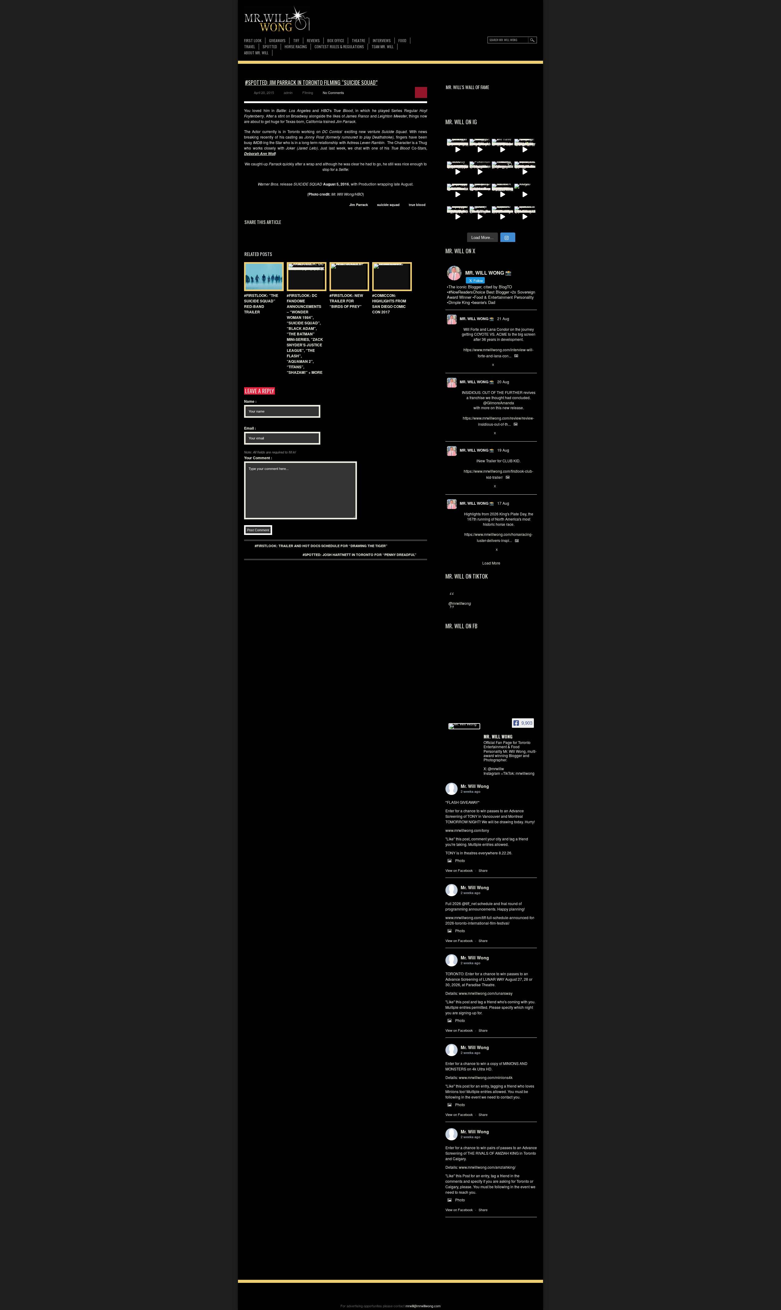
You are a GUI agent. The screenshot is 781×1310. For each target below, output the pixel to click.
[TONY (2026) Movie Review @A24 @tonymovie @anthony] (480, 217)
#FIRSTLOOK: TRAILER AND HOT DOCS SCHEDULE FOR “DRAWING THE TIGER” (321, 545)
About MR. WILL (256, 52)
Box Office (335, 40)
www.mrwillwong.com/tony (467, 830)
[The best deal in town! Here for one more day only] (457, 194)
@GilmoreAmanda (498, 402)
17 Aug (503, 503)
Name (250, 401)
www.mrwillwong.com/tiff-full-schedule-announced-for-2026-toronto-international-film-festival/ (490, 920)
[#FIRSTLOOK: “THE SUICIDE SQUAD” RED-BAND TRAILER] (262, 276)
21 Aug (503, 318)
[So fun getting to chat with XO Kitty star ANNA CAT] (457, 149)
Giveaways (277, 40)
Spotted (270, 46)
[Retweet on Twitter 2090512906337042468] (475, 433)
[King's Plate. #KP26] (525, 194)
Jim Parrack (358, 204)
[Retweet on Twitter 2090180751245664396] (475, 486)
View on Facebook (459, 870)
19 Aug (503, 450)
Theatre (358, 40)
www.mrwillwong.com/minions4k (486, 1077)
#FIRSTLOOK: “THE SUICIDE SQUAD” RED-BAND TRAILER (261, 304)
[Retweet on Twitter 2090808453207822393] (475, 365)
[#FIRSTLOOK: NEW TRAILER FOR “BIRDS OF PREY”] (347, 276)
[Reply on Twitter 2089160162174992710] (465, 550)
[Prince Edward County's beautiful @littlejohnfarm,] (502, 172)
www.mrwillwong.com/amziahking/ (487, 1167)
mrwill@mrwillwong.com (423, 1305)
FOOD (402, 40)
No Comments (333, 92)
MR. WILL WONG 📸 (477, 318)
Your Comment (258, 457)
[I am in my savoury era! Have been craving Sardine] (457, 217)
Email (250, 428)
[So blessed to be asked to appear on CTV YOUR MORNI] (502, 217)
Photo (460, 860)
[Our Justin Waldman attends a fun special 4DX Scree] (525, 217)
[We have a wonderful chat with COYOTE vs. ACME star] (502, 149)
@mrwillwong (459, 603)
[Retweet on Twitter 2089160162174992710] (475, 550)
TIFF (296, 40)
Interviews (382, 40)
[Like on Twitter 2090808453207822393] (485, 365)
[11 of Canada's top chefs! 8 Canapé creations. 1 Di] (525, 172)
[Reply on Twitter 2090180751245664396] (465, 486)
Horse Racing (296, 46)
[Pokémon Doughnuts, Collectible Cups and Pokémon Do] (480, 172)
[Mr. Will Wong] (464, 726)
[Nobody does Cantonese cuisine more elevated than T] (457, 172)
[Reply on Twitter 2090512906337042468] (465, 433)
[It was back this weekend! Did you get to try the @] (480, 194)
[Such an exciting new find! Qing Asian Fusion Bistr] (525, 149)
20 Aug (503, 381)
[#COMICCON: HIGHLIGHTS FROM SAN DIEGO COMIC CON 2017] (390, 276)
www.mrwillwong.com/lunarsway (486, 993)
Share (483, 870)
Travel (249, 46)
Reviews (313, 41)
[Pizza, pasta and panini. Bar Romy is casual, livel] (480, 149)
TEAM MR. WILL (383, 46)
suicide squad (388, 204)
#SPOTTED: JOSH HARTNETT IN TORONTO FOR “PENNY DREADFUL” (359, 554)
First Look (252, 40)
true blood (417, 204)
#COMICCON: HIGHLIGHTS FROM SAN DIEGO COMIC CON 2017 (389, 304)
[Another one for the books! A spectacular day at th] (502, 194)
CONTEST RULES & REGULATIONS (339, 46)
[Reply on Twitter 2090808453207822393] (465, 365)
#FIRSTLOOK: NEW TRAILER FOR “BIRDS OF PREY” (346, 301)
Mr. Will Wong (475, 786)
